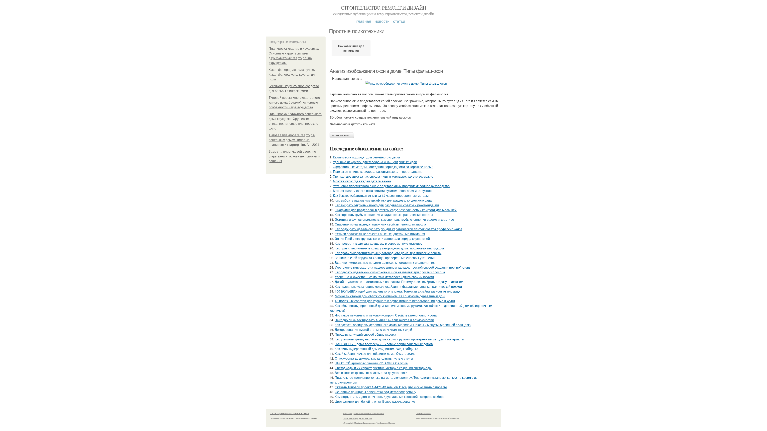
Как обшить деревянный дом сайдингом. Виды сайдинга (376, 348)
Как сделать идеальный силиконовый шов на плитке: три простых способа (390, 272)
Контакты (347, 413)
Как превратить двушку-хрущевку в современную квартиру (378, 243)
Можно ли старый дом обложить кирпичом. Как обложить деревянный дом (390, 296)
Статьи (399, 21)
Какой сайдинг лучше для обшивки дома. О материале (375, 353)
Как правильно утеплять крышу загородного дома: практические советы (388, 253)
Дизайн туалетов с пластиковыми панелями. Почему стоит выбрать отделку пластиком (399, 281)
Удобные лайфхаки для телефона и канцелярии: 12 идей (375, 162)
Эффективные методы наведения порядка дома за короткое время (383, 166)
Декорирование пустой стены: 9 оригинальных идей (373, 329)
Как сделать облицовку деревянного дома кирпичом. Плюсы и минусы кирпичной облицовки (403, 324)
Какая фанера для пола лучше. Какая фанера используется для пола (292, 74)
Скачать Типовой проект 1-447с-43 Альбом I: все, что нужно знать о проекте (391, 387)
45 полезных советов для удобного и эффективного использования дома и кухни (395, 301)
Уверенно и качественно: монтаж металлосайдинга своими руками (384, 277)
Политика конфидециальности (357, 418)
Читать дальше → (342, 135)
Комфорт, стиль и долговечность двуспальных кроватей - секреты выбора (389, 396)
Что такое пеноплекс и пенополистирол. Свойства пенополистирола (386, 315)
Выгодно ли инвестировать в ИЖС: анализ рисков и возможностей (384, 320)
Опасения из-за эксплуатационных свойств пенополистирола (380, 224)
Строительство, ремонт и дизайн (383, 7)
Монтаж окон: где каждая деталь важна (362, 181)
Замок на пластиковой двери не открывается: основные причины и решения (294, 156)
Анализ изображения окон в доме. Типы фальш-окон (386, 71)
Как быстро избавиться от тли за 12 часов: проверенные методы (381, 195)
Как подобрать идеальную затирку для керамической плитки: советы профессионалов (398, 229)
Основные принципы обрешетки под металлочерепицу (375, 391)
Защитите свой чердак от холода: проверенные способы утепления (385, 257)
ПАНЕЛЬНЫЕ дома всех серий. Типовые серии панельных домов (384, 344)
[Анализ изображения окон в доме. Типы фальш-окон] (415, 83)
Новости (382, 21)
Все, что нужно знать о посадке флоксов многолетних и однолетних (385, 262)
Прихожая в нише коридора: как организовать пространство (377, 171)
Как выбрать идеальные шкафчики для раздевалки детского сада (383, 200)
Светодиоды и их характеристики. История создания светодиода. (383, 368)
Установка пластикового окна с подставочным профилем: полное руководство (391, 186)
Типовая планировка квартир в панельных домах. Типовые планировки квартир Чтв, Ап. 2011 (294, 139)
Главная (363, 21)
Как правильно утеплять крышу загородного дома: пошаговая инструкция (389, 248)
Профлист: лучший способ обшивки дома (365, 334)
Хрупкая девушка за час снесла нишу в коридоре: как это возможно (383, 176)
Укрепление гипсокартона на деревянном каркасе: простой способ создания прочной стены (403, 267)
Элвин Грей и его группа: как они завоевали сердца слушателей (382, 238)
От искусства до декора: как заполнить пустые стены (374, 358)
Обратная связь (423, 413)
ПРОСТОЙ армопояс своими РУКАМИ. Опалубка (371, 363)
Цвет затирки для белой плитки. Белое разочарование (375, 401)
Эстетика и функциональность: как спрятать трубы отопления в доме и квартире (394, 219)
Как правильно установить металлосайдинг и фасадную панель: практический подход (398, 286)
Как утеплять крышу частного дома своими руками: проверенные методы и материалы (399, 339)
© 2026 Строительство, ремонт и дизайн (289, 413)
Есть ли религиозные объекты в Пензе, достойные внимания (380, 233)
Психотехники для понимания (351, 48)
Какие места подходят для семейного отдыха (366, 157)
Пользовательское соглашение (369, 413)
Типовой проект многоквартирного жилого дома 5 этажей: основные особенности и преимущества (294, 102)
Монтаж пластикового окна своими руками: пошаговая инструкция (382, 190)
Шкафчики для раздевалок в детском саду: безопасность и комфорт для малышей (396, 210)
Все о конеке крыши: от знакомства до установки (371, 372)
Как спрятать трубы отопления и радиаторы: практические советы (384, 214)
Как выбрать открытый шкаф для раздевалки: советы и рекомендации (387, 205)
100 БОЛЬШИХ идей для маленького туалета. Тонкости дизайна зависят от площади (397, 291)
